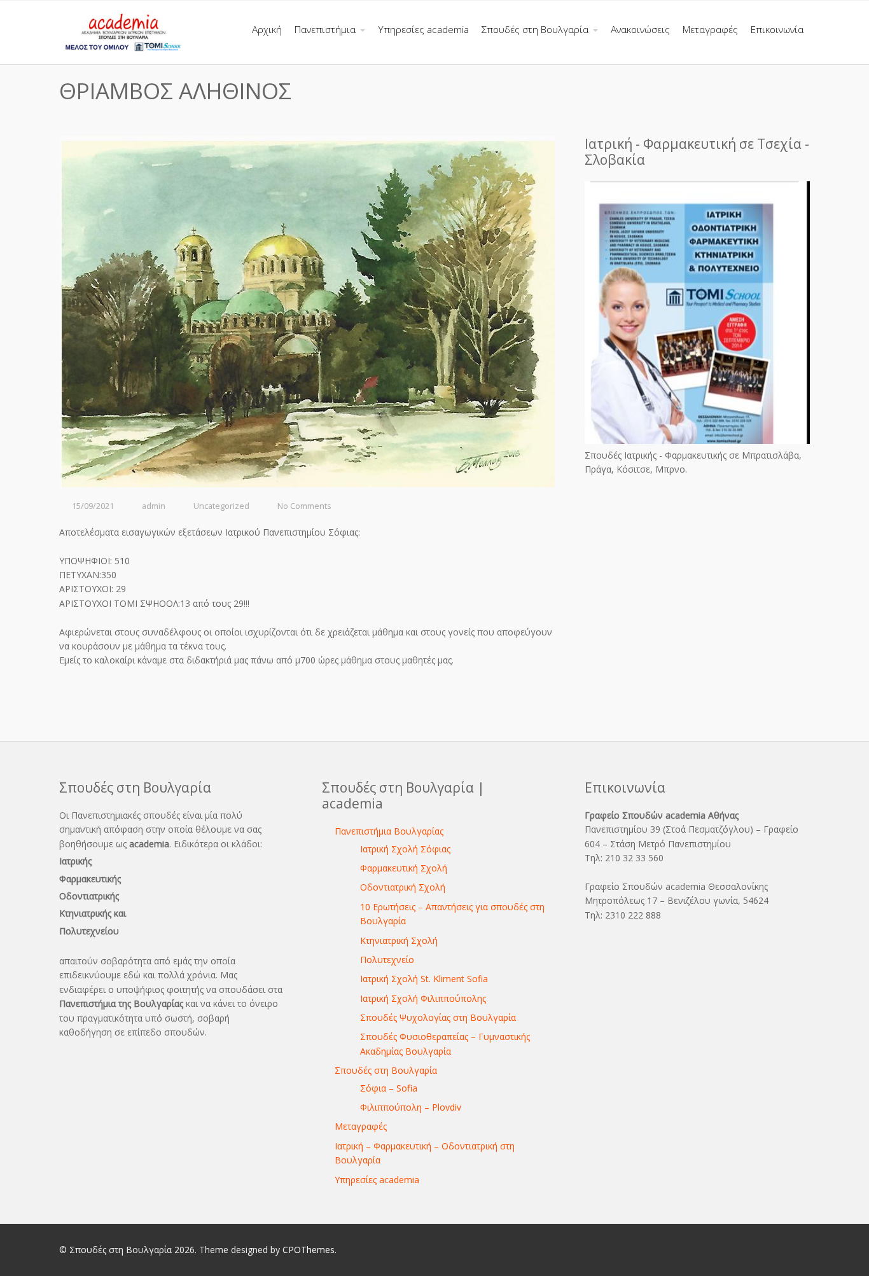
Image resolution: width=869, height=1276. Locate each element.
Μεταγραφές (361, 1126)
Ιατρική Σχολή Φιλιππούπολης (423, 998)
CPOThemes (308, 1250)
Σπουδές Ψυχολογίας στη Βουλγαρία (438, 1017)
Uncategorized (221, 506)
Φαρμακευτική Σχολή (403, 868)
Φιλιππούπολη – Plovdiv (410, 1107)
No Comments (304, 506)
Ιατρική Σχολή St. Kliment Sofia (424, 979)
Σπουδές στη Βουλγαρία (386, 1070)
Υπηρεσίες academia (377, 1180)
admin (153, 506)
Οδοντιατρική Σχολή (402, 887)
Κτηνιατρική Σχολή (399, 940)
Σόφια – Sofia (388, 1088)
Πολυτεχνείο (387, 960)
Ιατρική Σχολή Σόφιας (405, 849)
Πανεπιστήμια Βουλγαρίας (389, 831)
